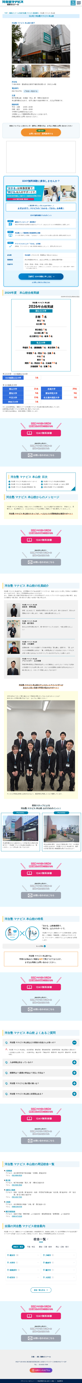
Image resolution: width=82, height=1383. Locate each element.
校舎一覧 (40, 1239)
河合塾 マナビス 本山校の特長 (20, 484)
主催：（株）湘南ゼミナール (41, 1357)
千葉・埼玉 (31, 1247)
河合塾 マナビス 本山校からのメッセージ (24, 481)
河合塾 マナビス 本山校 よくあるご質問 (56, 484)
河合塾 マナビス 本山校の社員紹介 (54, 481)
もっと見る (39, 946)
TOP (5, 13)
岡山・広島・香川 (62, 1247)
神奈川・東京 (18, 1247)
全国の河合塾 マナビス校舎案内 (54, 487)
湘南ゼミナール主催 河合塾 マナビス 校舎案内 (23, 13)
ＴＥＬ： (14, 1175)
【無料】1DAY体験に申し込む (40, 277)
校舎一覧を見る (39, 1290)
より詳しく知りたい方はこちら (41, 282)
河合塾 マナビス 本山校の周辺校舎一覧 (23, 487)
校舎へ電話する (31, 91)
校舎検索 (73, 4)
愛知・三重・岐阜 (45, 1247)
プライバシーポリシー (28, 1381)
